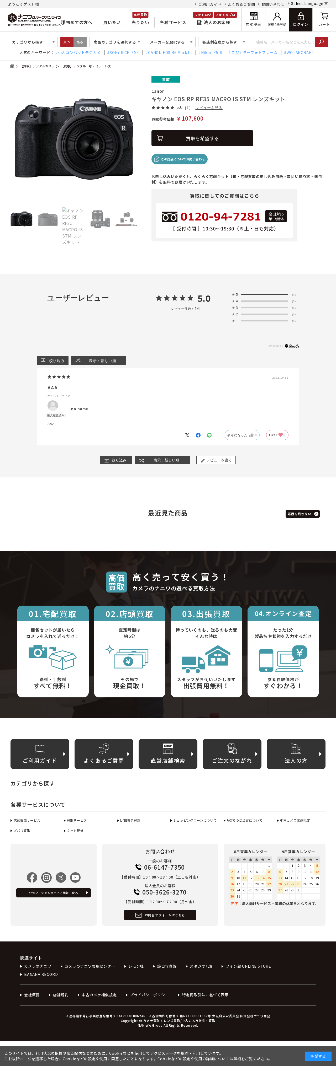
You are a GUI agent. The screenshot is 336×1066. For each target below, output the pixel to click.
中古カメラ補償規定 (99, 994)
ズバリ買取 (22, 830)
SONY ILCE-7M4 (124, 52)
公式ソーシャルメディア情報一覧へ (53, 893)
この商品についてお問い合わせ (183, 159)
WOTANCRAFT (300, 52)
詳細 (237, 1058)
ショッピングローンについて (195, 820)
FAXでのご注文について (244, 820)
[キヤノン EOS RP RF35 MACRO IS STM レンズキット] (74, 140)
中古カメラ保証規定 (295, 820)
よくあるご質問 (241, 4)
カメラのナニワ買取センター (90, 966)
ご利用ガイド (210, 4)
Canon (158, 91)
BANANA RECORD (41, 974)
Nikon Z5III (211, 52)
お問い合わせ (273, 4)
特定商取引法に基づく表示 (205, 994)
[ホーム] (12, 66)
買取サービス (77, 820)
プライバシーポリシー (149, 994)
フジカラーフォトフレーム (254, 52)
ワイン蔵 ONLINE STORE (248, 966)
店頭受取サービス (27, 820)
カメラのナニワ (37, 966)
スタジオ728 (201, 966)
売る (80, 42)
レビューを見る (209, 107)
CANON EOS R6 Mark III (170, 52)
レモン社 (136, 966)
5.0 (204, 298)
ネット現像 (75, 830)
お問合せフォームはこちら (165, 915)
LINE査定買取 (130, 820)
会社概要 (32, 994)
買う (67, 42)
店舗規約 (61, 994)
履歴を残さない (299, 514)
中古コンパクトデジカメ (79, 52)
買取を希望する (202, 138)
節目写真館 (167, 966)
